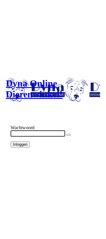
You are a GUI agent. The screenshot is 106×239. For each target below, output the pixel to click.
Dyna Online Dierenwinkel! (34, 88)
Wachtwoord (22, 127)
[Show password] (68, 135)
